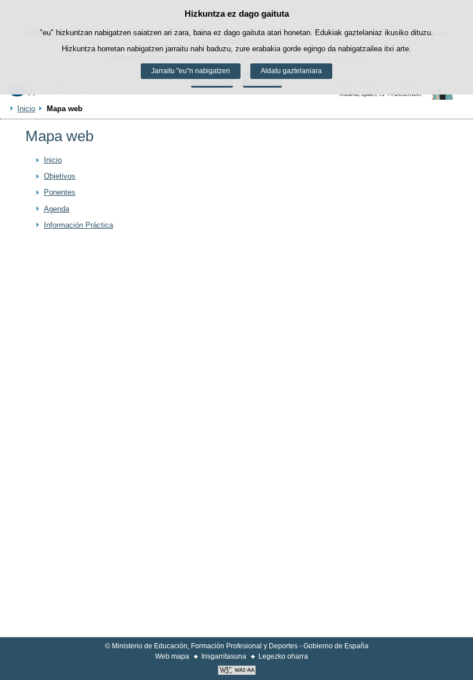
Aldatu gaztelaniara (291, 71)
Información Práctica (78, 225)
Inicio (26, 108)
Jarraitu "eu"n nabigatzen (190, 71)
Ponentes (60, 192)
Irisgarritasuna (223, 656)
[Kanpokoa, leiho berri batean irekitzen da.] (236, 671)
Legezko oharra (283, 656)
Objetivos (60, 176)
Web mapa (172, 656)
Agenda (56, 209)
